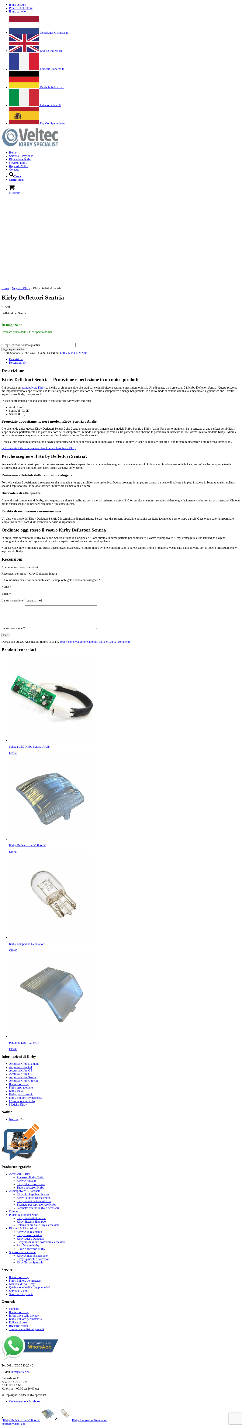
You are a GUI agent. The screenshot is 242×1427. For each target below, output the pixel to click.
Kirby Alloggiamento (29, 1231)
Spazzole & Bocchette (22, 1252)
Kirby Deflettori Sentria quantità (21, 345)
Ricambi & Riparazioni (23, 1228)
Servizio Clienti (18, 1290)
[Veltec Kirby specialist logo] (30, 146)
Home (5, 288)
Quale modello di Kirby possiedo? (29, 1287)
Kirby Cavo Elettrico (29, 1235)
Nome (6, 586)
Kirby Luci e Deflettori (74, 352)
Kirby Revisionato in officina (34, 1201)
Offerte (13, 1211)
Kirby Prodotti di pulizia (31, 1218)
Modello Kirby (18, 1104)
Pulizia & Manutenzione (23, 1214)
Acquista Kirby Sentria (22, 1077)
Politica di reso (18, 1322)
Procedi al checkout (21, 8)
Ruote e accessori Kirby (31, 1248)
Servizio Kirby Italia (21, 1294)
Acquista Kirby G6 (20, 1073)
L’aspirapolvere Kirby (22, 1101)
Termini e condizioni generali (26, 1329)
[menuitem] (124, 4)
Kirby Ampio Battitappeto (32, 1255)
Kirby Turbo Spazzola (30, 1262)
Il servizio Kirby (19, 1084)
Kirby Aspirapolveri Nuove (33, 1194)
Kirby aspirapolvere (21, 1087)
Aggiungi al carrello (13, 349)
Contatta (14, 1308)
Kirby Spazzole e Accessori (33, 1259)
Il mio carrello (17, 11)
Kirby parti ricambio (21, 1094)
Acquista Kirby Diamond (24, 1063)
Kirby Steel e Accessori (31, 1184)
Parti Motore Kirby (28, 1245)
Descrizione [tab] (16, 359)
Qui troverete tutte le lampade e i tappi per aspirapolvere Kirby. (39, 448)
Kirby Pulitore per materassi (25, 1097)
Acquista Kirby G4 (20, 1067)
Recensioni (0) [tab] (17, 362)
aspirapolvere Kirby (33, 387)
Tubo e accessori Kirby (30, 1187)
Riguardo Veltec (18, 1325)
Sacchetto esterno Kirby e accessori (38, 1208)
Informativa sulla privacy (24, 1315)
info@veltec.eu (20, 1371)
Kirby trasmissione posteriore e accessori (41, 1242)
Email (6, 593)
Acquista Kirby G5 (20, 1070)
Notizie (13, 1119)
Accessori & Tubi (19, 1174)
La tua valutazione (14, 600)
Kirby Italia (16, 1091)
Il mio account (17, 4)
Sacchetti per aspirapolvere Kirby (36, 1204)
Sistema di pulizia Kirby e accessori (38, 1225)
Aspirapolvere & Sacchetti (24, 1191)
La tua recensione (13, 628)
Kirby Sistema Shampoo (31, 1221)
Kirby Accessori (26, 1180)
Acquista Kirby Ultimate (23, 1080)
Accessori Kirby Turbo (30, 1177)
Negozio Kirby (21, 288)
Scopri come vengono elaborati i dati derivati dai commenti (95, 641)
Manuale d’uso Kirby (22, 1284)
